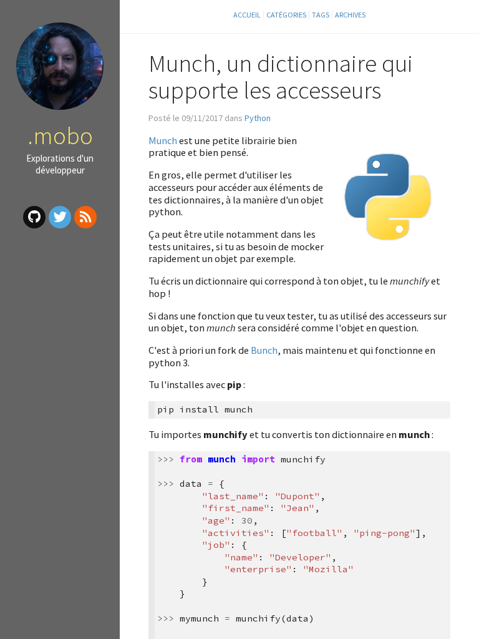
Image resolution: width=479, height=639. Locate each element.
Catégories (286, 14)
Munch (162, 140)
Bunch (264, 350)
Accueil (247, 14)
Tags (320, 14)
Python (257, 118)
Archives (350, 14)
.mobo (60, 135)
